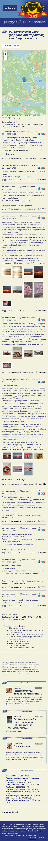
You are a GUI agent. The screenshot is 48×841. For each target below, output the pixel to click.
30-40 (30, 124)
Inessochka (42, 311)
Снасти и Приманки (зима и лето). (18, 800)
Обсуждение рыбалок (17, 628)
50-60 (41, 124)
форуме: (22, 626)
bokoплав (17, 717)
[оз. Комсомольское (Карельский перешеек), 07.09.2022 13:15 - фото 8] (39, 291)
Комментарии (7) (16, 372)
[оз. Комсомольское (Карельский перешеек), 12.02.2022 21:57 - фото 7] (28, 470)
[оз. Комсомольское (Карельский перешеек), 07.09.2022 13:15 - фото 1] (7, 273)
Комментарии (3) (16, 180)
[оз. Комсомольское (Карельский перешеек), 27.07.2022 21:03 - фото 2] (17, 354)
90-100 (21, 127)
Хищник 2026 (11, 776)
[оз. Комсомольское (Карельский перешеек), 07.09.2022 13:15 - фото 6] (17, 291)
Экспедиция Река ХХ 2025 (15, 785)
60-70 (4, 127)
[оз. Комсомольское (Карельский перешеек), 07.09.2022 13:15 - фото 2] (17, 273)
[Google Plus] (44, 133)
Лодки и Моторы (12, 782)
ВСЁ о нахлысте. (12, 798)
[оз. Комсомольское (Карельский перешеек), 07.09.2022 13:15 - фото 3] (28, 273)
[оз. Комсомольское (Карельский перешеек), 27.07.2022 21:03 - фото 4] (39, 354)
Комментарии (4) (16, 209)
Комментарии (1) (16, 521)
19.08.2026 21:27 (26, 798)
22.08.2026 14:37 (22, 787)
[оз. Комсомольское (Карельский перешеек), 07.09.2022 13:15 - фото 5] (7, 291)
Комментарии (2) (16, 158)
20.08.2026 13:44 (34, 796)
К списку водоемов (12, 46)
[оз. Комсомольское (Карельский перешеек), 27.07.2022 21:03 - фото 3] (28, 354)
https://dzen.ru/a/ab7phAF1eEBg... (16, 150)
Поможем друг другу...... (15, 789)
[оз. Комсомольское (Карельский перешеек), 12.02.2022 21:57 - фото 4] (39, 457)
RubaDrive (17, 688)
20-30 (24, 124)
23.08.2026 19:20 (25, 782)
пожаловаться (31, 158)
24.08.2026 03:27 (23, 776)
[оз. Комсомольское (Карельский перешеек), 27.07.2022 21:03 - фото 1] (7, 354)
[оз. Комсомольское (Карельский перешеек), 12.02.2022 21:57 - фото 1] (7, 457)
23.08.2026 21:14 (19, 780)
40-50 (36, 124)
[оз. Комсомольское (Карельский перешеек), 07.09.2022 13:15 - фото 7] (28, 291)
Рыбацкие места (15, 637)
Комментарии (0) (16, 587)
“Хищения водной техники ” (16, 796)
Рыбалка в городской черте (19, 643)
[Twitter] (41, 133)
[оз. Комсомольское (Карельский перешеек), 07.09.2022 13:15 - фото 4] (39, 273)
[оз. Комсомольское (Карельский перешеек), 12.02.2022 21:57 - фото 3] (28, 457)
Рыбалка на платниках (17, 646)
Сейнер (43, 158)
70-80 (10, 127)
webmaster (32, 840)
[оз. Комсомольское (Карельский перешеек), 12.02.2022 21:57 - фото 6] (17, 470)
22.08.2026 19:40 (32, 785)
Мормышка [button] (8, 480)
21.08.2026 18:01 (31, 789)
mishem (43, 180)
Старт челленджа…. (23, 746)
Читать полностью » (22, 704)
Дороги (11, 634)
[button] (24, 80)
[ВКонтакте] (39, 133)
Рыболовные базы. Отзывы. (19, 641)
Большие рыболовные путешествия (22, 648)
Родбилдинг (10, 787)
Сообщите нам (14, 118)
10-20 (18, 124)
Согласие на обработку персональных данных (19, 835)
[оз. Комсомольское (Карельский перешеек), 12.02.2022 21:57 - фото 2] (17, 457)
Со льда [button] (11, 154)
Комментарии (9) (16, 311)
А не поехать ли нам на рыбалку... (21, 630)
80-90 (15, 127)
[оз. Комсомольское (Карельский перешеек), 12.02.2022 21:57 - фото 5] (7, 470)
